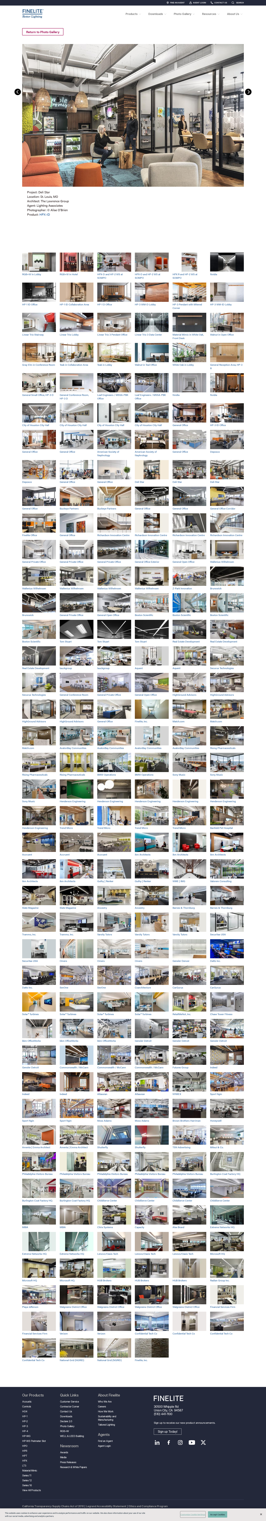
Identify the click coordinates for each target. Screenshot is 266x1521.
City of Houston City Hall (35, 425)
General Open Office (183, 561)
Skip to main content (11, 8)
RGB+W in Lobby (31, 274)
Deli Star (139, 482)
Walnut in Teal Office (146, 364)
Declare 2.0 (66, 1421)
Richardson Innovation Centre (113, 535)
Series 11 (26, 1475)
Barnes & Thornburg (184, 907)
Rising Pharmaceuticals (223, 748)
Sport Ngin (216, 1094)
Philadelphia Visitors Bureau (37, 1174)
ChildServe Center (107, 1200)
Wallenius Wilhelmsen (222, 561)
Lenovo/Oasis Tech (107, 1253)
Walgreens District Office (73, 1307)
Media (63, 1457)
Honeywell (216, 1120)
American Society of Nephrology (108, 453)
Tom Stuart (66, 641)
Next (248, 92)
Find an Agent (177, 3)
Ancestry (102, 907)
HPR (24, 1450)
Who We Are (105, 1401)
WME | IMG (179, 881)
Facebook (168, 1442)
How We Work (105, 1411)
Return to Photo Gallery (42, 32)
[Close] (261, 1514)
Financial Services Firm (222, 1307)
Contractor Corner (69, 1406)
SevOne (64, 987)
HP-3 (25, 1426)
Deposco (215, 451)
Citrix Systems (105, 1227)
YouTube (191, 1442)
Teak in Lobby (104, 364)
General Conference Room (74, 694)
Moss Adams (104, 1120)
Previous (17, 92)
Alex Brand (178, 1227)
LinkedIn (157, 1442)
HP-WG (26, 1436)
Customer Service (69, 1401)
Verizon (64, 1333)
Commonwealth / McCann (74, 1067)
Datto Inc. (215, 961)
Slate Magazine (30, 907)
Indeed (213, 1067)
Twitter (203, 1442)
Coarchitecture (143, 987)
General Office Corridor (222, 508)
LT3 (24, 1465)
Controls (26, 1406)
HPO (24, 1445)
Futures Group (180, 1067)
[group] (133, 129)
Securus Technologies (222, 668)
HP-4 (25, 1431)
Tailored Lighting (106, 1424)
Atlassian (102, 1094)
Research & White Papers (73, 1467)
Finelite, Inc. (141, 721)
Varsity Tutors (104, 934)
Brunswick (216, 588)
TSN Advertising (181, 1147)
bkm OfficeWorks (31, 1040)
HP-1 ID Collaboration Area (74, 304)
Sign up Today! (167, 1431)
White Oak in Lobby (183, 364)
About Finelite (109, 1395)
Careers (102, 1406)
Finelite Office (29, 535)
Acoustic (27, 1401)
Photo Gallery (67, 1426)
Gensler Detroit (143, 1040)
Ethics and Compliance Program (148, 1506)
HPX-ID (44, 214)
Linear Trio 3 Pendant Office (112, 334)
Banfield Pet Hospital (221, 828)
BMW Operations (106, 774)
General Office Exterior (147, 561)
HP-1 (24, 1416)
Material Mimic (29, 1470)
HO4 (24, 1411)
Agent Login (199, 3)
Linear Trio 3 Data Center (148, 334)
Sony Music (179, 774)
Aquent (139, 668)
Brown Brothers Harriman (187, 1120)
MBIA (25, 1227)
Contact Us (220, 3)
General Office (180, 425)
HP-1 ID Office (29, 304)
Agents (104, 1434)
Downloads (66, 1416)
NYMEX (177, 1094)
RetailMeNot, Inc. (182, 1014)
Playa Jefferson (30, 1307)
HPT (24, 1455)
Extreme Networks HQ (222, 1227)
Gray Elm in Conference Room (38, 364)
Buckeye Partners (69, 508)
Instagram (180, 1442)
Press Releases (68, 1462)
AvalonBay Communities (73, 748)
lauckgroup (66, 668)
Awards (64, 1452)
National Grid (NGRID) (72, 1360)
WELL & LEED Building (72, 1436)
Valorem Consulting (221, 881)
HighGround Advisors (184, 694)
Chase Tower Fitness (221, 1014)
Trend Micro (66, 828)
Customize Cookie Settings (192, 1514)
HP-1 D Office (104, 304)
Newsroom (69, 1446)
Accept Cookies (217, 1514)
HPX (24, 1460)
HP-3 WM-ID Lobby (221, 304)
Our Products (33, 1395)
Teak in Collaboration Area (74, 364)
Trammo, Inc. (29, 934)
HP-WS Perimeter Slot (34, 1441)
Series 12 (27, 1480)
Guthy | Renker (105, 881)
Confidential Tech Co (146, 1333)
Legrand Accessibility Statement (106, 1506)
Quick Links (69, 1395)
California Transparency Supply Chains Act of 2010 (53, 1506)
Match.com (179, 721)
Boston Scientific (144, 615)
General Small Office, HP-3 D (38, 395)
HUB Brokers (104, 1280)
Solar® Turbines (30, 1014)
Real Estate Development (186, 641)
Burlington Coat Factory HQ (225, 1174)
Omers (63, 961)
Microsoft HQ (217, 1253)
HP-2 (25, 1421)
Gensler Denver (181, 961)
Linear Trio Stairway (33, 334)
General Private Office (34, 561)
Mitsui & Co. (217, 1147)
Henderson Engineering (72, 801)
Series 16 (27, 1485)
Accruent (27, 854)
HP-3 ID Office (218, 425)
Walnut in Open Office (222, 334)
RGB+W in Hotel (69, 274)
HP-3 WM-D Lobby (145, 304)
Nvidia (213, 274)
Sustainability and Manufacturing (107, 1418)
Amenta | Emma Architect (36, 1147)
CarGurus (178, 987)
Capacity (139, 1227)
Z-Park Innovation (182, 588)
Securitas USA (218, 934)
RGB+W (64, 1431)
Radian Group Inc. (219, 1280)
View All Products (31, 1490)
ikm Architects (143, 854)
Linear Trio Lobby (69, 334)
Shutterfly (102, 1147)
